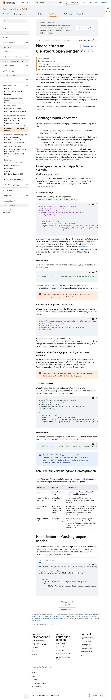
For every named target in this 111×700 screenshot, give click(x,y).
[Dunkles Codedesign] (93, 204)
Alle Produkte (36, 687)
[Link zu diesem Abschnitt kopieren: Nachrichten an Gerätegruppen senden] (50, 541)
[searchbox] (15, 21)
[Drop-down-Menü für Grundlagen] (25, 14)
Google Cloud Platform (39, 683)
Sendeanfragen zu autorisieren (48, 157)
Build (40, 14)
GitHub (34, 654)
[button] (13, 37)
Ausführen (53, 14)
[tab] (40, 560)
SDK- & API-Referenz (39, 644)
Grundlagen (18, 14)
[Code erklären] (89, 204)
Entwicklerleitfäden (38, 641)
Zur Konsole (93, 3)
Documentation (11, 9)
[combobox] (46, 3)
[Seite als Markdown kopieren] (89, 51)
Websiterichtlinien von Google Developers (49, 618)
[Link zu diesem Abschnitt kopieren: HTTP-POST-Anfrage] (55, 192)
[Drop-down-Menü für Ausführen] (59, 14)
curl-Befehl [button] (50, 560)
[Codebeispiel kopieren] (96, 204)
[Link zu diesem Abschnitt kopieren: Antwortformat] (51, 260)
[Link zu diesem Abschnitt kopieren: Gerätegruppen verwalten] (80, 118)
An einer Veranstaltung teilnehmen (64, 658)
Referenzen (68, 14)
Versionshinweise (86, 648)
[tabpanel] (67, 579)
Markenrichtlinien (87, 652)
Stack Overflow (86, 641)
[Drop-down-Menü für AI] (33, 14)
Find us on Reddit (62, 647)
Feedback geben (89, 46)
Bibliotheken (36, 651)
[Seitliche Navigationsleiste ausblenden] (26, 696)
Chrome (34, 676)
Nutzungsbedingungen (40, 695)
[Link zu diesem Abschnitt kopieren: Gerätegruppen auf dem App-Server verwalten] (51, 170)
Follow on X (60, 650)
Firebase (39, 40)
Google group (85, 645)
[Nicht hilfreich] (96, 40)
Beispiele (80, 14)
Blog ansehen (60, 643)
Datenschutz (54, 695)
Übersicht (6, 14)
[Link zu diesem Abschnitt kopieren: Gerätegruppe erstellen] (62, 174)
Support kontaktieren (88, 638)
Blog (83, 3)
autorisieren (58, 552)
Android (34, 673)
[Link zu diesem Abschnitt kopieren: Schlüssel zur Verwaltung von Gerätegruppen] (38, 474)
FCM (24, 9)
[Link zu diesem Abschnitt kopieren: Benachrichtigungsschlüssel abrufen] (74, 304)
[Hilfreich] (93, 40)
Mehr (24, 3)
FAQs (82, 655)
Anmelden (104, 3)
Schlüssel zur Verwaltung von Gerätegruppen (61, 160)
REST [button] (40, 560)
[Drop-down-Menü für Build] (44, 14)
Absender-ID (84, 247)
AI (30, 14)
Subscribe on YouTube (63, 654)
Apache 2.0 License (62, 616)
